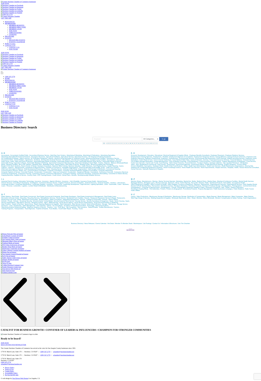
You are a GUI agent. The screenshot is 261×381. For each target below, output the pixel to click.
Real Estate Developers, (69, 196)
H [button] (121, 143)
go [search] (165, 139)
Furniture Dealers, (203, 163)
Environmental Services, (187, 158)
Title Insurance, (82, 207)
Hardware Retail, (158, 166)
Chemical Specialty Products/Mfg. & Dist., (92, 167)
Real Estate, (16, 196)
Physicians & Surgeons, (213, 187)
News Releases (89, 223)
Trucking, (75, 208)
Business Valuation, (75, 166)
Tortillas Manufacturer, (106, 207)
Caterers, (4, 167)
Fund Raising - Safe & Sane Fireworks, (171, 163)
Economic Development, (139, 155)
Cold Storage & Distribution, (97, 169)
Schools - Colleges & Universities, (91, 199)
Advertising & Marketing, (74, 155)
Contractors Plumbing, (84, 173)
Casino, (121, 166)
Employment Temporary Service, (204, 157)
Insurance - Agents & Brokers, (51, 181)
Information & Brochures (169, 223)
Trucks (81, 208)
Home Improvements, (208, 167)
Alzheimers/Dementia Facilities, (96, 158)
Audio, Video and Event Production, (21, 161)
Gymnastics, (148, 166)
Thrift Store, (61, 207)
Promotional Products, (190, 189)
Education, (150, 155)
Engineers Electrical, (137, 158)
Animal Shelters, (19, 160)
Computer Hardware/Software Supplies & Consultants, (80, 170)
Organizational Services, (234, 184)
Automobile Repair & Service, (111, 161)
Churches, (47, 169)
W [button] (151, 143)
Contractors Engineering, (9, 173)
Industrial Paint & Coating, (9, 181)
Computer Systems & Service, (11, 172)
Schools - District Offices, (110, 199)
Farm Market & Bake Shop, (181, 160)
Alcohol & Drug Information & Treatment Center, (69, 158)
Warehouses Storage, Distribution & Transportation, (189, 196)
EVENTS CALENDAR (17, 42)
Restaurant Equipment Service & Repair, (103, 198)
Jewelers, (113, 183)
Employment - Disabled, (161, 157)
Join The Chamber (184, 223)
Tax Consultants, (57, 205)
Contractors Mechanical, (54, 173)
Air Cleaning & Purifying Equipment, (99, 157)
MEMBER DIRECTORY (17, 27)
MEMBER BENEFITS (16, 25)
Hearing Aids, (249, 166)
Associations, (111, 160)
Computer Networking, (105, 170)
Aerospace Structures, (38, 157)
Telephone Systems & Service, (36, 207)
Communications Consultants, (37, 170)
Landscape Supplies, (39, 184)
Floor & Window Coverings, (178, 161)
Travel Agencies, (30, 208)
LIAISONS (13, 34)
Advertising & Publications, (91, 155)
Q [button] (138, 143)
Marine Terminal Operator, (167, 181)
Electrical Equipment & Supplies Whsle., (176, 155)
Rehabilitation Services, (48, 198)
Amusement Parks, (7, 160)
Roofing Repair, (44, 199)
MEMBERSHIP (10, 23)
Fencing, (206, 160)
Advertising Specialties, (108, 155)
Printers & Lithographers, (174, 189)
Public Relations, (239, 189)
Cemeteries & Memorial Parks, (35, 167)
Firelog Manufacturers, (161, 161)
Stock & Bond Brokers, (94, 204)
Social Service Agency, (66, 202)
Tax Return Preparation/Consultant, (75, 205)
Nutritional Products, (216, 183)
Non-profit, (194, 183)
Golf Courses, (161, 164)
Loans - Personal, (7, 186)
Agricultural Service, (67, 157)
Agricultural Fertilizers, (53, 157)
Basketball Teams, (49, 164)
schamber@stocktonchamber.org (63, 352)
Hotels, (236, 167)
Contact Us (156, 223)
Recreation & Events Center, (10, 198)
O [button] (134, 143)
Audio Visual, (5, 161)
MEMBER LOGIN (15, 29)
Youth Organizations (249, 198)
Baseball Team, (37, 164)
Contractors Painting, (69, 173)
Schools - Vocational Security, (22, 201)
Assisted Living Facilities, (98, 160)
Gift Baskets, (244, 163)
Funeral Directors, (191, 163)
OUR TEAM (13, 49)
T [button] (144, 143)
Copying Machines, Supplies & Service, (14, 175)
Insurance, (38, 181)
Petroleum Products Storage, (211, 186)
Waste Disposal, (212, 196)
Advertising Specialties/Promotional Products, (15, 157)
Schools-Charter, (38, 201)
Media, (194, 181)
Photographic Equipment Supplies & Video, (191, 187)
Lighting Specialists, (97, 184)
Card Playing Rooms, (100, 166)
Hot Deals (111, 223)
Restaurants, (121, 198)
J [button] (124, 143)
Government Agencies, (183, 164)
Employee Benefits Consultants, (200, 155)
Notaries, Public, (204, 183)
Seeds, (111, 201)
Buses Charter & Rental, (29, 166)
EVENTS (8, 38)
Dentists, (74, 175)
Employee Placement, (218, 155)
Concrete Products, (27, 172)
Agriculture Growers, (81, 157)
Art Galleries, (66, 160)
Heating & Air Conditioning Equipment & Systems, (147, 167)
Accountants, (5, 155)
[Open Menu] (1, 71)
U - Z (133, 194)
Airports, (51, 158)
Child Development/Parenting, (33, 169)
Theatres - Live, (52, 207)
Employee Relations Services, (234, 155)
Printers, (163, 189)
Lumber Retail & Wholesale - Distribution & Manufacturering (47, 186)
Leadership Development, (71, 184)
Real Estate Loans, (110, 196)
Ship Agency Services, (24, 202)
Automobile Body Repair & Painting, (45, 161)
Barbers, (29, 164)
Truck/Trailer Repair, (64, 208)
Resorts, (87, 198)
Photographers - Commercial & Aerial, (244, 186)
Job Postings (147, 223)
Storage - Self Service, (109, 204)
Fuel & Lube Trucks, (152, 163)
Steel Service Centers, (79, 204)
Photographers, (227, 186)
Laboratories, (121, 183)
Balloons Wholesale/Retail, (119, 163)
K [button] (126, 143)
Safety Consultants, (56, 199)
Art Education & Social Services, (51, 160)
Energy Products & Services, (237, 157)
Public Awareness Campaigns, (223, 189)
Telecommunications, (102, 205)
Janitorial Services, (91, 183)
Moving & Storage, (162, 183)
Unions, (133, 196)
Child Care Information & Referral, (12, 169)
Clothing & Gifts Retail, (70, 169)
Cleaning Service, (56, 169)
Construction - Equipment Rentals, (79, 172)
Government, (171, 164)
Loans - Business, (123, 184)
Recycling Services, (33, 198)
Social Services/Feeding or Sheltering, (106, 202)
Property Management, (205, 189)
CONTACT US (10, 45)
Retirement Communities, (30, 199)
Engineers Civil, (252, 157)
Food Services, (251, 161)
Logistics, (25, 186)
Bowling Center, (85, 164)
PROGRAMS (9, 36)
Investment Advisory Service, (48, 183)
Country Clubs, (32, 175)
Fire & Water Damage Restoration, (142, 161)
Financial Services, (249, 160)
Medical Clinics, (202, 181)
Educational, (159, 155)
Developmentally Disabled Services (89, 175)
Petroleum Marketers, (181, 186)
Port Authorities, (155, 189)
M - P (133, 179)
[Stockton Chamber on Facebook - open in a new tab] (12, 5)
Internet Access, (102, 181)
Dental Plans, (66, 175)
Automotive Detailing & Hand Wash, (86, 163)
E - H (133, 153)
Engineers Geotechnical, (153, 158)
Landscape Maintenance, (23, 184)
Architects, (37, 160)
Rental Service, (61, 198)
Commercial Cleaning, (113, 169)
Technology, (91, 205)
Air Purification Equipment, (39, 158)
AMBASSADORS (15, 33)
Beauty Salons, (60, 164)
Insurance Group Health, (88, 181)
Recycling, (23, 198)
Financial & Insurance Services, (219, 160)
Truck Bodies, (53, 208)
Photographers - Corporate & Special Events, (145, 187)
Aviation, (101, 163)
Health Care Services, (214, 166)
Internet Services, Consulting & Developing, (15, 183)
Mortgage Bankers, (137, 183)
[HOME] (18, 2)
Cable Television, (87, 166)
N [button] (132, 143)
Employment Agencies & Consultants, (181, 157)
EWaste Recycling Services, (236, 158)
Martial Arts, (187, 181)
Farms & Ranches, (197, 160)
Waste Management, (224, 196)
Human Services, (136, 169)
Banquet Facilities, (12, 164)
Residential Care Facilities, (75, 198)
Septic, (127, 201)
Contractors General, (39, 173)
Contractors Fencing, (25, 173)
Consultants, (95, 172)
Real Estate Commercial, (28, 196)
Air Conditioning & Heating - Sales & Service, (15, 158)
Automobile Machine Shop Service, (90, 161)
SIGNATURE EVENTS (17, 40)
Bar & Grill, (22, 164)
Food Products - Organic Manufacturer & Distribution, (228, 161)
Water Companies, (237, 196)
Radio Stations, (6, 196)
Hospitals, (230, 167)
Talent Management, (29, 205)
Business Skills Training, (60, 166)
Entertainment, (173, 158)
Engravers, (164, 158)
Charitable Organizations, (70, 167)
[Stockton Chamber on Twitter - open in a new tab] (11, 9)
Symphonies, (17, 205)
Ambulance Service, (113, 158)
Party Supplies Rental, (250, 184)
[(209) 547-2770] (7, 14)
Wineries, (199, 198)
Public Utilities (135, 190)
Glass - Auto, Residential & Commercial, (144, 164)
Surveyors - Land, (7, 205)
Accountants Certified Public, (19, 155)
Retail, (19, 199)
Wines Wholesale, (209, 198)
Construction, (38, 172)
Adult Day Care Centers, (58, 155)
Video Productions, (143, 196)
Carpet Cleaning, (112, 166)
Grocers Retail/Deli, (137, 166)
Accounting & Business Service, (39, 155)
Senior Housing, (119, 201)
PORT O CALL (10, 44)
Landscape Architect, (8, 184)
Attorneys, (119, 160)
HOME (7, 78)
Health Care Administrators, (197, 166)
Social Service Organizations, (83, 202)
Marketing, (179, 181)
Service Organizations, (8, 202)
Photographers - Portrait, (169, 187)
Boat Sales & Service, (72, 164)
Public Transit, (249, 189)
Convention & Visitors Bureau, (118, 173)
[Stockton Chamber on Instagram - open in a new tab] (12, 7)
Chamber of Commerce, (53, 167)
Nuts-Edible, (227, 183)
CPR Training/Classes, (44, 175)
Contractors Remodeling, (100, 173)
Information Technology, (26, 181)
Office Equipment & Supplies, (140, 184)
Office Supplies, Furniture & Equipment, (180, 184)
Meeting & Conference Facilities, (227, 181)
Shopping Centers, (37, 202)
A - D (3, 153)
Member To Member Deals (123, 223)
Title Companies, (71, 207)
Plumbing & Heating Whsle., (140, 189)
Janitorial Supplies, (103, 183)
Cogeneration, (82, 169)
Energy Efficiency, (221, 157)
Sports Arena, (29, 204)
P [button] (136, 143)
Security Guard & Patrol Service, (64, 201)
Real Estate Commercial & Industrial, (48, 196)
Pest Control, (156, 186)
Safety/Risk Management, (71, 199)
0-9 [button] (104, 143)
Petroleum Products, (195, 186)
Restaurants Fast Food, (9, 199)
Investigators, (34, 183)
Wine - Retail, (191, 198)
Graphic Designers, (230, 164)
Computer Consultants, (54, 170)
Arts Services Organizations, (80, 160)
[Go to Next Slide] (52, 300)
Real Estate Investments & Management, (90, 196)
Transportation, (19, 208)
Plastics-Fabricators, (237, 187)
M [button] (130, 143)
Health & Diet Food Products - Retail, (176, 166)
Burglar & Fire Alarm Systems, (11, 166)
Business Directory (77, 223)
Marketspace (138, 223)
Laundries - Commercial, (54, 184)
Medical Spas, (212, 181)
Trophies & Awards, (42, 208)
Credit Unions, (57, 175)
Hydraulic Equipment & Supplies (153, 169)
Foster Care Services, (138, 163)
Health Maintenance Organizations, (233, 166)
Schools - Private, (7, 201)
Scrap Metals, (48, 201)
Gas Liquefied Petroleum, (231, 163)
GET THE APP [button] (6, 18)
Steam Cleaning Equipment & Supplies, (46, 204)
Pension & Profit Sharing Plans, (141, 186)
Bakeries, (107, 163)
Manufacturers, (147, 181)
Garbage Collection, (216, 163)
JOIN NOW (13, 31)
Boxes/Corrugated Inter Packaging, (102, 164)
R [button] (140, 143)
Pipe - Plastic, (225, 187)
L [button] (128, 143)
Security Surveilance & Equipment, (98, 201)
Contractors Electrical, (121, 172)
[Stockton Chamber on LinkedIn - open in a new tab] (12, 11)
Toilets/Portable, (93, 207)
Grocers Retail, (242, 164)
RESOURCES (10, 22)
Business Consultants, (45, 166)
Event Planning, (221, 158)
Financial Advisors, (236, 160)
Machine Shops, (136, 181)
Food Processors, (205, 161)
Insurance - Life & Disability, (71, 181)
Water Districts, (249, 196)
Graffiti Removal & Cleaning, (214, 164)
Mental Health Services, (246, 181)
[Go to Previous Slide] (18, 300)
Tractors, (116, 207)
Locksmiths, (17, 186)
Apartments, (29, 160)
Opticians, (197, 184)
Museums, (171, 183)
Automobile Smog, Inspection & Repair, (14, 163)
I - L (2, 179)
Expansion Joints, (251, 158)
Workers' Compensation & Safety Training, (229, 198)
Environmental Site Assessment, (205, 158)
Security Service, (80, 201)
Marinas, (155, 181)
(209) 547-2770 (10, 77)
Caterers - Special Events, (16, 167)
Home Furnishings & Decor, (172, 167)
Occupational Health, (238, 183)
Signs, (46, 202)
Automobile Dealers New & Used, (68, 161)
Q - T (3, 194)
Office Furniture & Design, (158, 184)
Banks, (3, 164)
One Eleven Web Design (20, 378)
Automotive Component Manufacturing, (61, 163)
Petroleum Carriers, (167, 186)
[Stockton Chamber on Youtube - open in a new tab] (11, 13)
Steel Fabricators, (65, 204)
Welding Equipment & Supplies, (161, 198)
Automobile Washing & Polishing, (37, 163)
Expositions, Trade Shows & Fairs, (142, 160)
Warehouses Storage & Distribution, (160, 196)
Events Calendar (101, 223)
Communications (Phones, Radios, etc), (14, 170)
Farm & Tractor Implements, (163, 160)
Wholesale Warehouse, (179, 198)
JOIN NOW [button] (5, 3)
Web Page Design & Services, (140, 198)
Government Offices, (198, 164)
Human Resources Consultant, (249, 167)
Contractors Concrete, (106, 172)
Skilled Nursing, (54, 202)
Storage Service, (122, 204)
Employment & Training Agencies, (142, 157)
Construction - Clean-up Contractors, (55, 172)
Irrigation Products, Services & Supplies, (71, 183)
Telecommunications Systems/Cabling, (13, 207)
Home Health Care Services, (191, 167)
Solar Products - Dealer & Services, (12, 204)
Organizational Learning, (218, 184)
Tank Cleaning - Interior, (44, 205)
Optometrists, (205, 184)
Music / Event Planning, (183, 183)
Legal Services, (85, 184)
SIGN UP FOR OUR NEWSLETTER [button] (13, 345)
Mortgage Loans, (149, 183)
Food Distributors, (193, 161)
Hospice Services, (221, 167)
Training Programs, (7, 208)
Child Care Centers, (112, 167)
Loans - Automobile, (110, 184)
